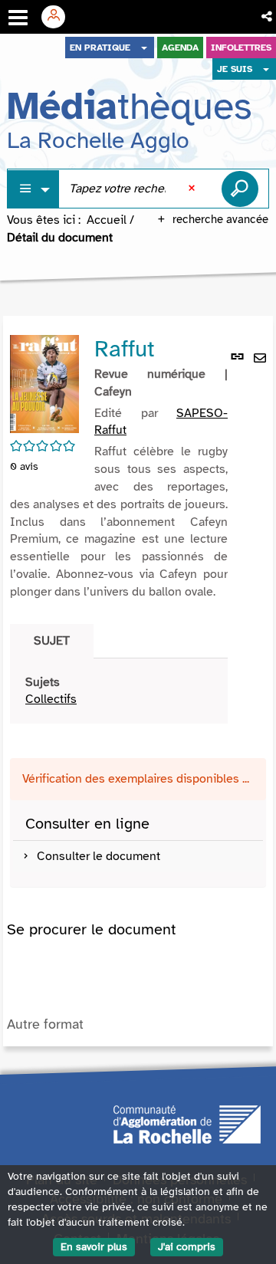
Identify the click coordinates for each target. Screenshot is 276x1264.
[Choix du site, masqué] (144, 47)
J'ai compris (186, 1246)
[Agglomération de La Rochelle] (187, 1123)
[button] (268, 17)
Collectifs (51, 699)
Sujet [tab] (52, 640)
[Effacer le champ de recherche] (193, 188)
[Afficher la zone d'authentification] (59, 17)
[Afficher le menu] (18, 17)
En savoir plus (94, 1246)
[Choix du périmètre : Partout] (34, 189)
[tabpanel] (118, 691)
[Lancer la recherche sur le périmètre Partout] (240, 188)
